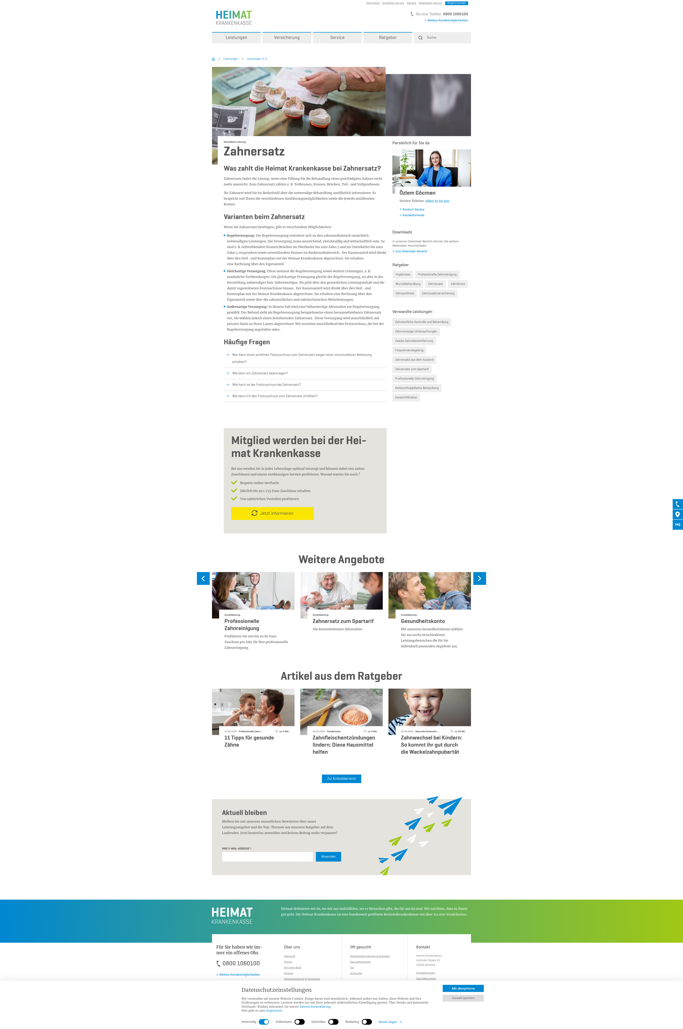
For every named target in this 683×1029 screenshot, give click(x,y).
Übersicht (289, 956)
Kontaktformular (414, 215)
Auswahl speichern (463, 998)
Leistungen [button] (236, 37)
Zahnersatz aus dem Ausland (414, 359)
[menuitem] (236, 37)
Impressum (274, 1010)
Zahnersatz (435, 284)
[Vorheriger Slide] (203, 578)
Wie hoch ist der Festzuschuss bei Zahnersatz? (266, 385)
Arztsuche (356, 973)
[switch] (300, 1022)
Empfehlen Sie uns (393, 3)
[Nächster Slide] (479, 578)
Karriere (411, 3)
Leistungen (230, 58)
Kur (352, 967)
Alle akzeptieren (463, 988)
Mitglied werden (456, 3)
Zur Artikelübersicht (341, 779)
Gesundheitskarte (360, 962)
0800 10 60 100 (437, 201)
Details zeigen (387, 1022)
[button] (442, 37)
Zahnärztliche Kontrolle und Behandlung (421, 322)
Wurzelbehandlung (408, 284)
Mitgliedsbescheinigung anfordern (370, 956)
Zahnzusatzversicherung (438, 293)
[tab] (678, 504)
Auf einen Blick (292, 967)
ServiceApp (372, 3)
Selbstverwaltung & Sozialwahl (302, 979)
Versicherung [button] (287, 37)
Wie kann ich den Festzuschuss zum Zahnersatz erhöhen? (274, 396)
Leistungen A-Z (257, 58)
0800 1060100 (455, 14)
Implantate (403, 274)
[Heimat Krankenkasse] (232, 17)
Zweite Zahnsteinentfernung (414, 341)
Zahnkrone (458, 284)
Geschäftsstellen (426, 978)
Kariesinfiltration (406, 397)
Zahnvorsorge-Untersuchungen (416, 331)
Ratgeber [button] (388, 37)
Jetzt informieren (276, 513)
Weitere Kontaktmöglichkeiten (447, 20)
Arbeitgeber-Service (430, 3)
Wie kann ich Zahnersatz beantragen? (260, 373)
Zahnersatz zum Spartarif (412, 369)
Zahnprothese (405, 293)
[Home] (213, 58)
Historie (288, 973)
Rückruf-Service (413, 209)
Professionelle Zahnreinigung (437, 274)
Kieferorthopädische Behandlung (417, 388)
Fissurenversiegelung (409, 350)
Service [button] (337, 37)
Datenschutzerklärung (315, 1006)
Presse (288, 962)
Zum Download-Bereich (411, 251)
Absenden (328, 857)
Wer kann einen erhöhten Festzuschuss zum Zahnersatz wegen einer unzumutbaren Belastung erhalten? (302, 358)
